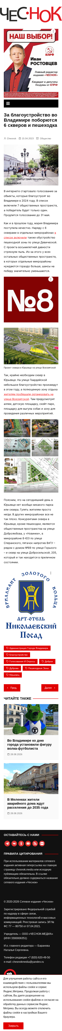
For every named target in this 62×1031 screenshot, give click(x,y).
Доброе (49, 661)
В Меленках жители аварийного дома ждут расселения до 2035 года (27, 803)
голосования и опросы (22, 661)
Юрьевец (14, 675)
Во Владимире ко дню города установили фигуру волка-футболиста (29, 744)
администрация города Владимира (28, 648)
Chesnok (11, 138)
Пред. (13, 687)
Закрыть (13, 1025)
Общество (45, 138)
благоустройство (18, 654)
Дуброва (14, 668)
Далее (48, 687)
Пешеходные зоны (38, 668)
